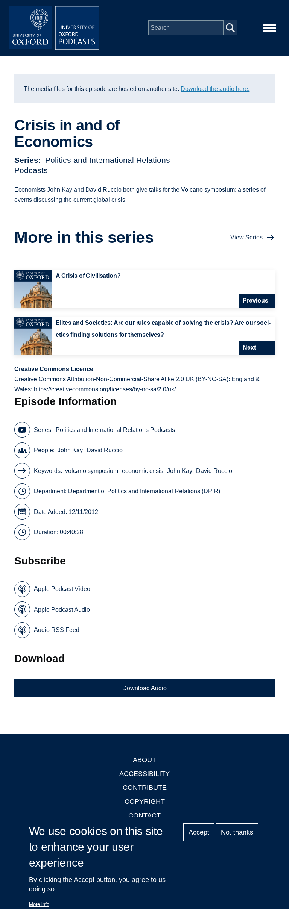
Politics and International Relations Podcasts (115, 430)
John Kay (70, 450)
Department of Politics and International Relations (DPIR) (144, 491)
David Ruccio (105, 450)
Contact (144, 815)
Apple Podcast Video (62, 589)
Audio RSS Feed (56, 630)
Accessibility (144, 773)
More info (39, 904)
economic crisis (142, 471)
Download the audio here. (215, 89)
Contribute (145, 787)
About (144, 760)
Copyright (145, 801)
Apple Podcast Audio (62, 609)
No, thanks (237, 832)
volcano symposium (91, 471)
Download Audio (144, 688)
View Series (246, 237)
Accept (199, 832)
